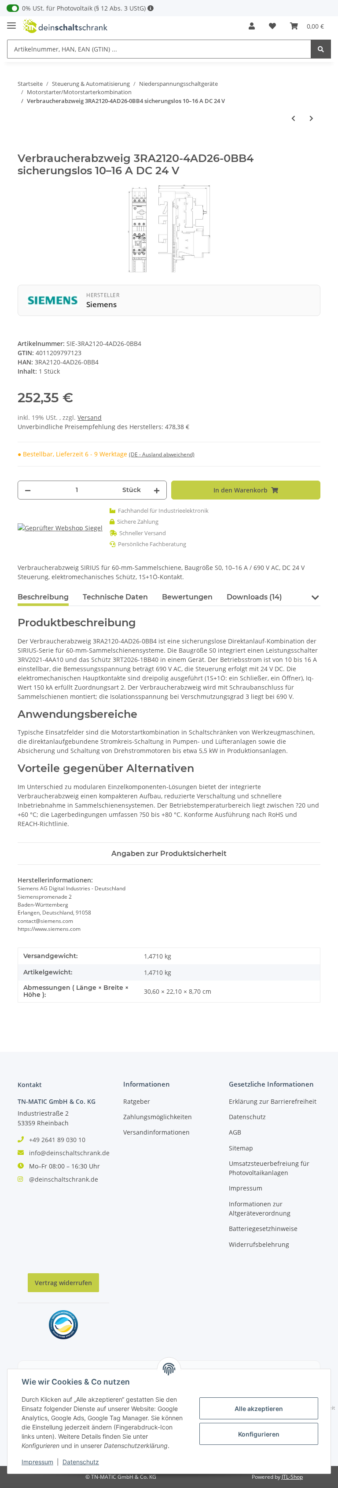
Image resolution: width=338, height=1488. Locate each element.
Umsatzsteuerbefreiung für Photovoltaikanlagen (269, 1168)
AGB (235, 1132)
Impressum (245, 1188)
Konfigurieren (258, 1434)
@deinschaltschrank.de (63, 1179)
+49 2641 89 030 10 (57, 1139)
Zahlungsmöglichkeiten (157, 1117)
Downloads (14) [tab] (254, 597)
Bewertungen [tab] (187, 597)
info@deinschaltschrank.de (69, 1153)
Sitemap (241, 1148)
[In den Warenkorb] (25, 147)
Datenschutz (247, 1117)
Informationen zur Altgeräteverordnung (259, 1208)
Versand (89, 417)
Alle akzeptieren (259, 1408)
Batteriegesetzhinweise (263, 1228)
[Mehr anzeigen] (150, 8)
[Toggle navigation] (11, 21)
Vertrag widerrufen (63, 1283)
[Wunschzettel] (272, 26)
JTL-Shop (292, 1477)
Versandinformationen (156, 1132)
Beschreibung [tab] (43, 597)
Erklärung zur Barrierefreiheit (272, 1101)
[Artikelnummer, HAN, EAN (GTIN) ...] (321, 49)
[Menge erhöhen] (156, 490)
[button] (252, 26)
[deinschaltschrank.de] (65, 26)
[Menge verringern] (27, 490)
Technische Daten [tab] (115, 597)
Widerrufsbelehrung (259, 1244)
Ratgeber (136, 1101)
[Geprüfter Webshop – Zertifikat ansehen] (60, 527)
